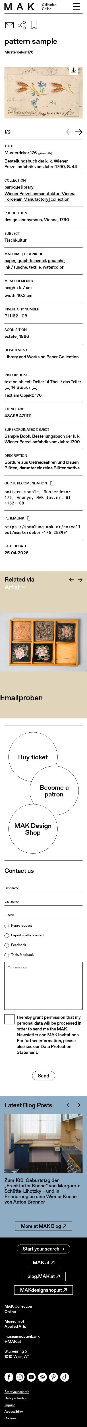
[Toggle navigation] (76, 6)
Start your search (41, 1248)
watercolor (53, 267)
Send (43, 1075)
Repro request (21, 925)
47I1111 (25, 416)
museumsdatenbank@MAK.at (21, 1339)
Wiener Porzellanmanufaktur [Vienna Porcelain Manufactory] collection (39, 196)
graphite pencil (31, 260)
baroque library (18, 187)
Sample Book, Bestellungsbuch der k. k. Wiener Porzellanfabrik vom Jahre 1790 (42, 439)
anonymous (30, 220)
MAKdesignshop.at (41, 1290)
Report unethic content (27, 935)
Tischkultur (15, 240)
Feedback (18, 944)
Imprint (9, 1404)
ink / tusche (15, 267)
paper (9, 260)
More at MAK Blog (41, 1226)
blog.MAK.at (41, 1276)
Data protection (15, 1398)
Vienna (51, 220)
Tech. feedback (22, 954)
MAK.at (41, 1262)
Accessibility (13, 1411)
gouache (56, 260)
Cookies (10, 1418)
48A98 (11, 416)
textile (35, 267)
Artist (12, 587)
